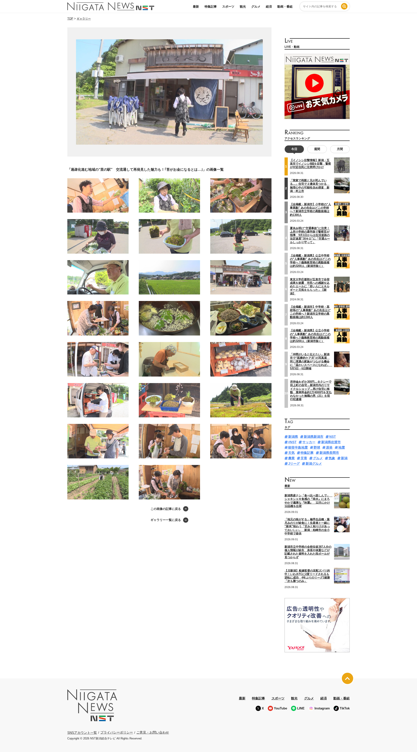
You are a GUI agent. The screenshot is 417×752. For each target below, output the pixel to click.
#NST (292, 442)
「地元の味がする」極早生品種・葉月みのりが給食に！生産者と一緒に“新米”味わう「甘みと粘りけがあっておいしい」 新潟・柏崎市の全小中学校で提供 (307, 526)
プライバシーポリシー (116, 732)
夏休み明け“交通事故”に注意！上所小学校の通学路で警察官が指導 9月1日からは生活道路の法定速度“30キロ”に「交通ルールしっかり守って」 (310, 235)
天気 (291, 453)
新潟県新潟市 (313, 436)
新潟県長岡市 (329, 453)
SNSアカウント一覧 (82, 732)
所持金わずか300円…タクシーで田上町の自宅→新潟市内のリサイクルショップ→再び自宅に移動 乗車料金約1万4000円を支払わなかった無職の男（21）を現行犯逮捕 (311, 390)
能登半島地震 (298, 447)
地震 (341, 447)
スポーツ (228, 6)
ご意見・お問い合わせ (152, 732)
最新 (196, 6)
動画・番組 (285, 6)
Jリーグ (294, 463)
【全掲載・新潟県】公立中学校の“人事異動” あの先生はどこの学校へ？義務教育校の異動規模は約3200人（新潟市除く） (310, 261)
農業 (291, 458)
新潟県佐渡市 (331, 442)
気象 (332, 458)
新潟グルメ (314, 463)
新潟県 (293, 436)
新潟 (344, 458)
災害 (304, 458)
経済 (269, 6)
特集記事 (211, 6)
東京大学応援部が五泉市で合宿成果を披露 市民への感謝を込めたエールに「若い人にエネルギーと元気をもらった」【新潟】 (309, 286)
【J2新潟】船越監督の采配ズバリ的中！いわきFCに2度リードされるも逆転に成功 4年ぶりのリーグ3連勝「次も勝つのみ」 (307, 576)
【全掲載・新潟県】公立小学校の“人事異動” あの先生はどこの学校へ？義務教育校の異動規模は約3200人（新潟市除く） (310, 336)
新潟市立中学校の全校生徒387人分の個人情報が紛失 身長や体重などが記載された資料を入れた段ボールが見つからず (308, 552)
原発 (329, 447)
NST (332, 436)
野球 (317, 447)
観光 (243, 6)
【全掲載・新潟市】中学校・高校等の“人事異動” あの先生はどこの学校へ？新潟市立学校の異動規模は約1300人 (310, 312)
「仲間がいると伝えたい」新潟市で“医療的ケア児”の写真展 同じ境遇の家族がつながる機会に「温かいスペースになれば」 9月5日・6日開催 (311, 361)
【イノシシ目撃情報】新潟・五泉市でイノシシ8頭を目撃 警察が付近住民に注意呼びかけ (310, 164)
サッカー (308, 442)
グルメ (255, 6)
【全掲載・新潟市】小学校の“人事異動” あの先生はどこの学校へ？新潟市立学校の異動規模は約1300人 (310, 210)
